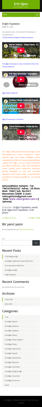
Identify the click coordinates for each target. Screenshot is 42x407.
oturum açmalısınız (26, 229)
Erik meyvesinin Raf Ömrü (14, 265)
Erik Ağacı (21, 4)
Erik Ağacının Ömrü (9, 218)
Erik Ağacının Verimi (12, 380)
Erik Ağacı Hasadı (11, 353)
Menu (5, 14)
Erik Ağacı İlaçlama (12, 362)
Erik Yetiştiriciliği (11, 256)
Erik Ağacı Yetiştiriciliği (13, 371)
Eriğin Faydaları (10, 274)
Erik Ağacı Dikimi (11, 335)
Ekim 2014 (9, 299)
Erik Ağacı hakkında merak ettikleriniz (19, 261)
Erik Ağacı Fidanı (11, 344)
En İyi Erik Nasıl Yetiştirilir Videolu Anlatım (17, 37)
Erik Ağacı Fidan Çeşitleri (14, 340)
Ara (3, 239)
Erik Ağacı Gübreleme (13, 349)
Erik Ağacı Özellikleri (12, 367)
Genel (7, 385)
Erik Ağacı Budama (12, 326)
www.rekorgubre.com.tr (23, 198)
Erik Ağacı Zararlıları (12, 376)
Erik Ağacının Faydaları (15, 209)
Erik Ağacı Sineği (34, 218)
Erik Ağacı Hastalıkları (13, 358)
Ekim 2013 (8, 304)
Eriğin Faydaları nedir (25, 207)
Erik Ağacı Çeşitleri (12, 331)
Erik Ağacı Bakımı (11, 321)
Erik (6, 317)
